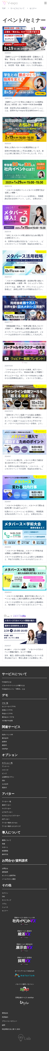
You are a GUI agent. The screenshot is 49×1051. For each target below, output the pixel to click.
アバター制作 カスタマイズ (11, 826)
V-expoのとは (6, 682)
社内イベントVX (7, 735)
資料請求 (5, 872)
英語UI (4, 788)
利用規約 (5, 1017)
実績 (3, 844)
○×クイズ (5, 770)
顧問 (3, 1025)
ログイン (5, 893)
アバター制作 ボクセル (9, 823)
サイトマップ (6, 900)
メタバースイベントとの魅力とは (13, 685)
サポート (5, 847)
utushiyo (5, 749)
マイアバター (6, 809)
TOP (3, 8)
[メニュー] (45, 3)
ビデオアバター (7, 812)
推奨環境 (5, 851)
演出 (3, 780)
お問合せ (5, 868)
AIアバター (6, 819)
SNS (3, 897)
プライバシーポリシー (9, 1021)
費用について (6, 840)
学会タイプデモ (7, 714)
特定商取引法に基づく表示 (11, 1029)
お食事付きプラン (8, 777)
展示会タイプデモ (8, 717)
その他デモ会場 (7, 721)
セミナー (5, 911)
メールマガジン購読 (9, 879)
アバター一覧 (6, 802)
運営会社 (5, 1013)
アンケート (6, 766)
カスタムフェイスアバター (11, 816)
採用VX (4, 742)
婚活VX (4, 745)
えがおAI (5, 784)
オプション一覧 (7, 763)
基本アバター (6, 805)
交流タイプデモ (7, 710)
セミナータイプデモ (9, 706)
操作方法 (5, 854)
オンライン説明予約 (9, 876)
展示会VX (5, 738)
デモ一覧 (5, 703)
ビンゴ (4, 773)
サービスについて (17, 8)
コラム (4, 904)
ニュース (5, 907)
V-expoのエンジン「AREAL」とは (13, 689)
